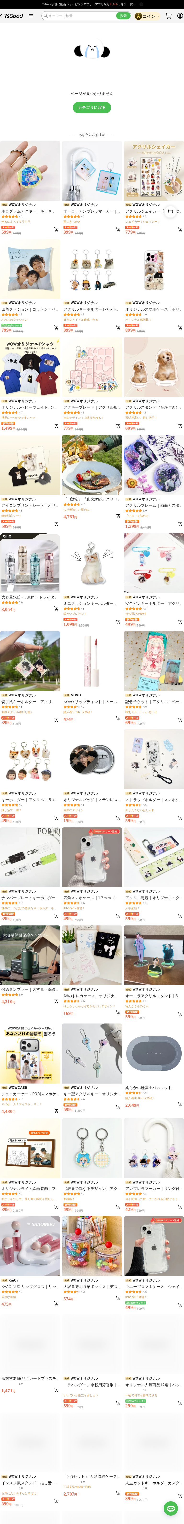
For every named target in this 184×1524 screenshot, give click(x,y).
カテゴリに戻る (92, 107)
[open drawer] (31, 16)
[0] (168, 16)
